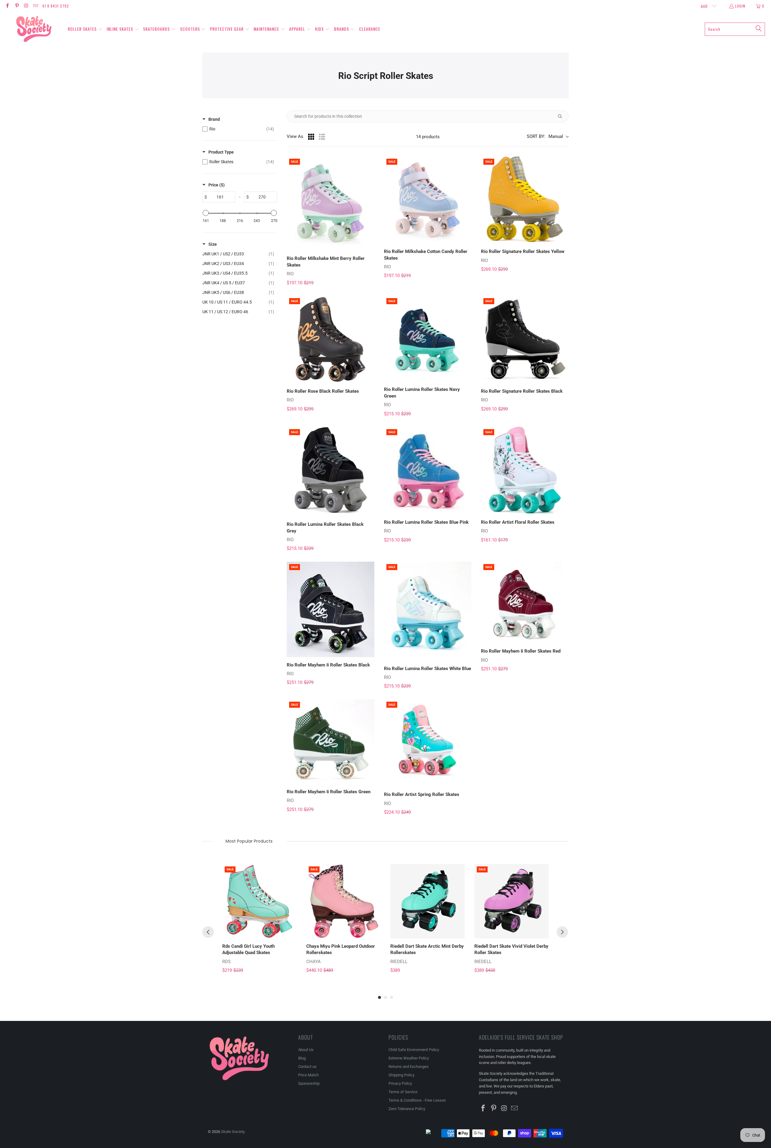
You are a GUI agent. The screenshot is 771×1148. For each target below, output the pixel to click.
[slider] (206, 213)
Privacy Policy (400, 1083)
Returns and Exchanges (409, 1066)
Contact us (307, 1066)
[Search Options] (562, 116)
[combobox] (735, 29)
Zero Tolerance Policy (407, 1108)
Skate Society (232, 1131)
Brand (214, 119)
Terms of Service (403, 1092)
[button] (85, 29)
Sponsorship (309, 1083)
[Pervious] (208, 932)
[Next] (562, 932)
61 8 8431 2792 (55, 5)
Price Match (308, 1075)
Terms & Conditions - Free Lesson (417, 1100)
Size (212, 244)
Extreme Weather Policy (409, 1058)
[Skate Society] (34, 29)
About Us (306, 1049)
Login (740, 5)
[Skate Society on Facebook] (7, 5)
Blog (302, 1058)
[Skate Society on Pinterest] (16, 5)
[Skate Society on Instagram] (26, 5)
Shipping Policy (401, 1075)
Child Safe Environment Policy (414, 1049)
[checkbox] (238, 129)
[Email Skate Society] (35, 5)
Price (216, 184)
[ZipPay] (433, 1133)
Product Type (221, 152)
